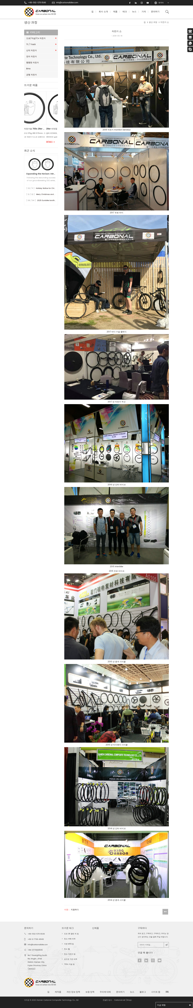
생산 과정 (153, 22)
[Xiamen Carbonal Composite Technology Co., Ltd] (41, 12)
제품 (115, 11)
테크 (125, 11)
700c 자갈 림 (69, 964)
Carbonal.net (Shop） (123, 1000)
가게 (144, 11)
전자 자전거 (31, 56)
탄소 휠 (67, 949)
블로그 (143, 991)
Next (55, 109)
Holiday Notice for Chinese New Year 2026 (53, 188)
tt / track (31, 44)
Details (27, 141)
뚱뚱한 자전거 (32, 62)
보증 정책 (89, 991)
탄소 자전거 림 (69, 954)
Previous (26, 109)
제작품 (58, 991)
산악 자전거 (31, 50)
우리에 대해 (105, 991)
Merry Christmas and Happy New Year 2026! (55, 194)
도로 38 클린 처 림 (71, 933)
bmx (28, 68)
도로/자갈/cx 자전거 (35, 38)
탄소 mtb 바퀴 (69, 939)
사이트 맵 (155, 991)
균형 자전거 (31, 74)
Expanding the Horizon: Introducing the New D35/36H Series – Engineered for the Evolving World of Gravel (41, 174)
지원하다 (75, 909)
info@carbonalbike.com (67, 2)
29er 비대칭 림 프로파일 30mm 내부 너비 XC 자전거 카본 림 (41, 128)
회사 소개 (103, 11)
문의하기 (155, 11)
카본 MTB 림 (69, 944)
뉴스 (134, 11)
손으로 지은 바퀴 (70, 959)
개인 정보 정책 (73, 991)
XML (167, 991)
